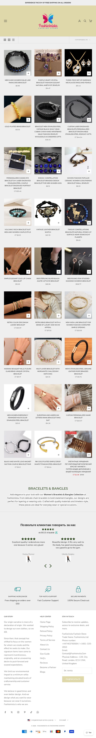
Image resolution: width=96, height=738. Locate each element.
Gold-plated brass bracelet (17, 126)
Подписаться (73, 679)
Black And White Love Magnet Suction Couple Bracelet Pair (17, 463)
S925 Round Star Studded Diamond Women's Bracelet (78, 280)
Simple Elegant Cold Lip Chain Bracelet (17, 280)
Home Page (45, 622)
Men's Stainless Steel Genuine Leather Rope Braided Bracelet (78, 371)
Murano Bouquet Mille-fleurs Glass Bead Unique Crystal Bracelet (17, 371)
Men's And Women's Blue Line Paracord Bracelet (17, 81)
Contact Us (45, 649)
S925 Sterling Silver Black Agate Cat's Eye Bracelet (48, 280)
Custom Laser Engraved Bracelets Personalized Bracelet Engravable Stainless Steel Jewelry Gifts (78, 130)
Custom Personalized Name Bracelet (78, 416)
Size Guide (45, 653)
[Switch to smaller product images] (9, 39)
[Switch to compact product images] (13, 39)
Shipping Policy (47, 626)
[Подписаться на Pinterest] (25, 712)
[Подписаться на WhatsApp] (37, 712)
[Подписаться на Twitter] (11, 712)
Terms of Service (47, 640)
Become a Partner (48, 667)
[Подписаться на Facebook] (5, 712)
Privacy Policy (46, 635)
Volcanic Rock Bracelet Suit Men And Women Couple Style (17, 231)
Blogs (42, 672)
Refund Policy (46, 631)
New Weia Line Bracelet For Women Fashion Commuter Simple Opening (78, 324)
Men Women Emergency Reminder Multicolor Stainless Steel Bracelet (18, 417)
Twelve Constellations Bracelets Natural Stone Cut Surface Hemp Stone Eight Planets (78, 233)
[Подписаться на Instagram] (18, 712)
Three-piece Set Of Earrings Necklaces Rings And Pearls (78, 81)
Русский (62, 720)
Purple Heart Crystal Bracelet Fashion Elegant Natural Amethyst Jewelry (48, 82)
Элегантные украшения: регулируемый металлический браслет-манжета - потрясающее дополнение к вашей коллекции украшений (78, 467)
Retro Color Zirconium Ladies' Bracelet (17, 323)
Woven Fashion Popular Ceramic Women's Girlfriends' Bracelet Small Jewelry (78, 180)
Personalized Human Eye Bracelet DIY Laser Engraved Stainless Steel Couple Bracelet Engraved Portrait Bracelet (18, 183)
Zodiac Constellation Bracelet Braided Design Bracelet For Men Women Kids (48, 180)
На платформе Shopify (56, 726)
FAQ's (43, 658)
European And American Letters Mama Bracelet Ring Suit (48, 417)
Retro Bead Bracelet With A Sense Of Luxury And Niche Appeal (47, 324)
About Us (44, 644)
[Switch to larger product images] (5, 39)
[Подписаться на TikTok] (31, 712)
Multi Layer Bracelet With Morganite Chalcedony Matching (48, 371)
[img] (48, 529)
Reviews (44, 662)
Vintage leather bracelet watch (48, 231)
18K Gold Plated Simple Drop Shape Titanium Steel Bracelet (48, 463)
